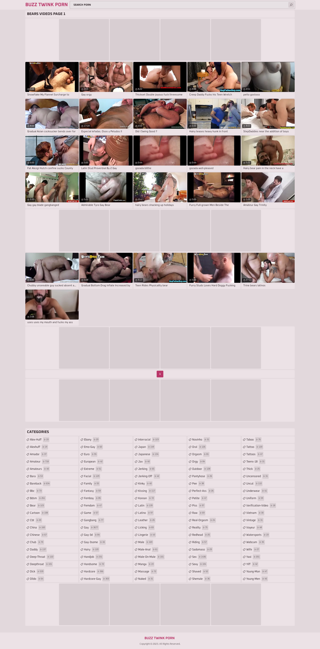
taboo (253, 439)
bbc (36, 491)
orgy (198, 461)
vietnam (255, 513)
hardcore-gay (96, 579)
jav (144, 461)
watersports (257, 535)
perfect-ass (203, 491)
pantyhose (202, 476)
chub (36, 542)
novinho (200, 439)
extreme (92, 469)
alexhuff (38, 447)
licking (146, 527)
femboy (92, 498)
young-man (256, 571)
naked (145, 579)
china (37, 527)
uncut (254, 483)
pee (198, 483)
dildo (36, 579)
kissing (146, 491)
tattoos (254, 454)
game (91, 513)
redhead (201, 535)
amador (38, 454)
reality (200, 527)
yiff (252, 564)
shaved (200, 571)
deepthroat (41, 564)
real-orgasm (203, 520)
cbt (35, 520)
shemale (201, 579)
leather (146, 520)
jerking (146, 469)
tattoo (254, 447)
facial (91, 476)
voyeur (254, 527)
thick (253, 469)
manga (146, 564)
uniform (254, 498)
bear (37, 505)
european (93, 461)
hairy (91, 549)
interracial (148, 439)
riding (199, 542)
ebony (91, 439)
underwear (256, 491)
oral (198, 447)
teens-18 (255, 461)
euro (90, 454)
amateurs (39, 469)
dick (36, 571)
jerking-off (148, 476)
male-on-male (151, 557)
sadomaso (202, 549)
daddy (38, 549)
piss (198, 505)
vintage (254, 520)
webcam (255, 542)
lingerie (146, 535)
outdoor (201, 469)
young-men (256, 579)
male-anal (148, 549)
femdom (93, 505)
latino (145, 513)
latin (145, 505)
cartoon (39, 513)
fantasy (92, 491)
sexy (199, 564)
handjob (93, 557)
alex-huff (39, 439)
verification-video (260, 505)
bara (36, 476)
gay (91, 527)
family (91, 483)
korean (146, 498)
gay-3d (92, 535)
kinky (145, 483)
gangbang (93, 520)
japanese (148, 454)
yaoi (253, 557)
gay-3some (94, 542)
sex (199, 557)
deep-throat (41, 557)
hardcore (93, 571)
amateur (39, 461)
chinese (38, 535)
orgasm (200, 454)
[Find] (291, 5)
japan (146, 447)
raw (198, 513)
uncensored (257, 476)
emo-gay (93, 447)
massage (147, 571)
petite (199, 498)
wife (252, 549)
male (145, 542)
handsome (94, 564)
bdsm (37, 498)
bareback (40, 483)
